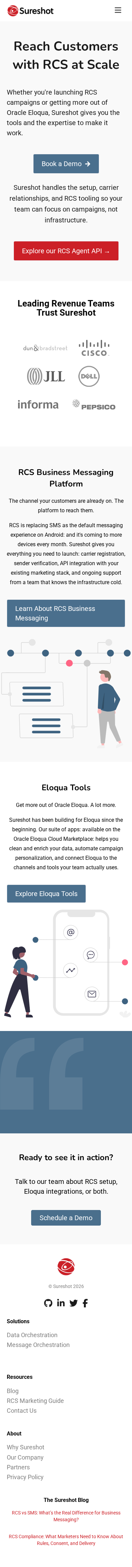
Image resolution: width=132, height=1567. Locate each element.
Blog (13, 1390)
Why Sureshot (25, 1447)
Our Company (25, 1457)
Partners (18, 1467)
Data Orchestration (32, 1334)
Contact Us (22, 1410)
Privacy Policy (25, 1477)
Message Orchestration (38, 1344)
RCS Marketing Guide (35, 1400)
